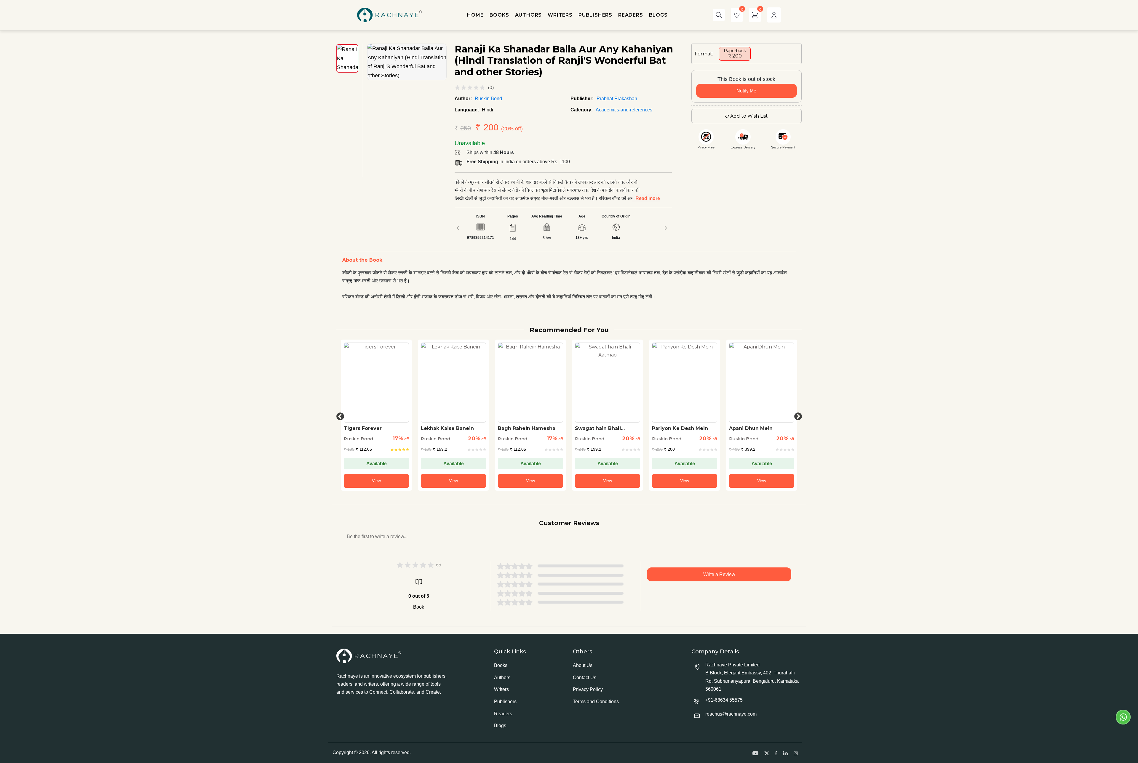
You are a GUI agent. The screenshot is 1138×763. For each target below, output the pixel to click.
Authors (502, 677)
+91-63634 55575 (724, 700)
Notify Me (746, 90)
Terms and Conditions (596, 701)
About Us (582, 665)
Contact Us (584, 677)
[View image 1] (347, 58)
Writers (501, 689)
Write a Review (719, 574)
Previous (339, 415)
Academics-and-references (624, 109)
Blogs (500, 725)
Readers (503, 713)
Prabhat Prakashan (617, 98)
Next (797, 415)
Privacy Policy (588, 689)
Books (500, 665)
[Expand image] (406, 62)
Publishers (505, 701)
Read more (647, 198)
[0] (737, 15)
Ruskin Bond (488, 98)
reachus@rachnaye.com (731, 713)
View (376, 480)
